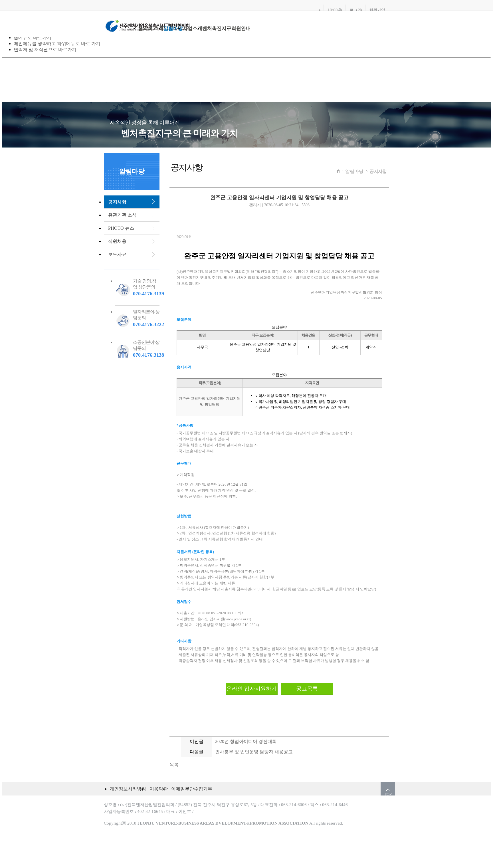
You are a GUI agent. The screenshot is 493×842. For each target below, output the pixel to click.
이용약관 (158, 788)
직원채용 (117, 241)
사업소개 (192, 28)
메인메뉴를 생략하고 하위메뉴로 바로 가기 (57, 43)
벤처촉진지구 (216, 28)
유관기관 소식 (122, 215)
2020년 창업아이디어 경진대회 (246, 741)
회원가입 (377, 10)
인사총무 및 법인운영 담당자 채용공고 (254, 751)
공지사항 (378, 171)
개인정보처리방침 (128, 788)
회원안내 (241, 28)
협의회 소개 (150, 28)
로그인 (355, 10)
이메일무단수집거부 (191, 788)
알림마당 (173, 28)
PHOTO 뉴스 (121, 228)
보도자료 (117, 254)
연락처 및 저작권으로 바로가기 (45, 49)
